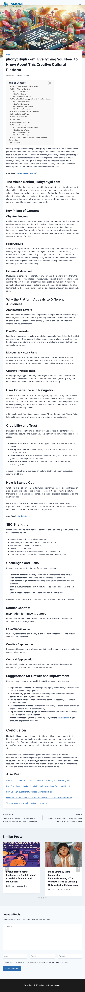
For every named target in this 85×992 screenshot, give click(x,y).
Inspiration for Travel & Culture (27, 127)
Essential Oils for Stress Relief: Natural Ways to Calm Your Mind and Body (39, 797)
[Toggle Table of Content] (49, 83)
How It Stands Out (20, 117)
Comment (9, 926)
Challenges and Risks (21, 122)
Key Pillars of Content (21, 89)
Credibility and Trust (21, 114)
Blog (8, 55)
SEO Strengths (18, 119)
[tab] (38, 897)
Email (34, 956)
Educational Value (23, 130)
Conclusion (13, 140)
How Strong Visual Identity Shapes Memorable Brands (30, 792)
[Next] (78, 869)
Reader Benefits (19, 125)
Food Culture (21, 94)
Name (7, 956)
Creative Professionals (25, 109)
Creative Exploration (24, 132)
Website (62, 956)
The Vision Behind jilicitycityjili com (27, 86)
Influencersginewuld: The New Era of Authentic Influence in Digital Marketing (20, 818)
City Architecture (22, 91)
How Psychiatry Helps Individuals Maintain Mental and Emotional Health (38, 786)
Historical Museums (24, 96)
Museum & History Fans (25, 106)
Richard (11, 75)
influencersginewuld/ (26, 173)
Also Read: (16, 143)
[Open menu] (80, 4)
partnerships (63, 718)
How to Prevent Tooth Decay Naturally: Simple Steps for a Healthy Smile (65, 818)
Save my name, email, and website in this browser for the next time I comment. (37, 962)
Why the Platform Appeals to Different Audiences (32, 99)
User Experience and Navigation (26, 111)
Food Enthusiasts (23, 104)
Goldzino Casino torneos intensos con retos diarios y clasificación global (38, 780)
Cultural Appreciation (24, 135)
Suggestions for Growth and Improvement (30, 137)
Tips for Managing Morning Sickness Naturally (26, 803)
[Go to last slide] (7, 869)
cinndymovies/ (23, 516)
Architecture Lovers (23, 101)
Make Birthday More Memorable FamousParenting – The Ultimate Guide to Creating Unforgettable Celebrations (63, 878)
